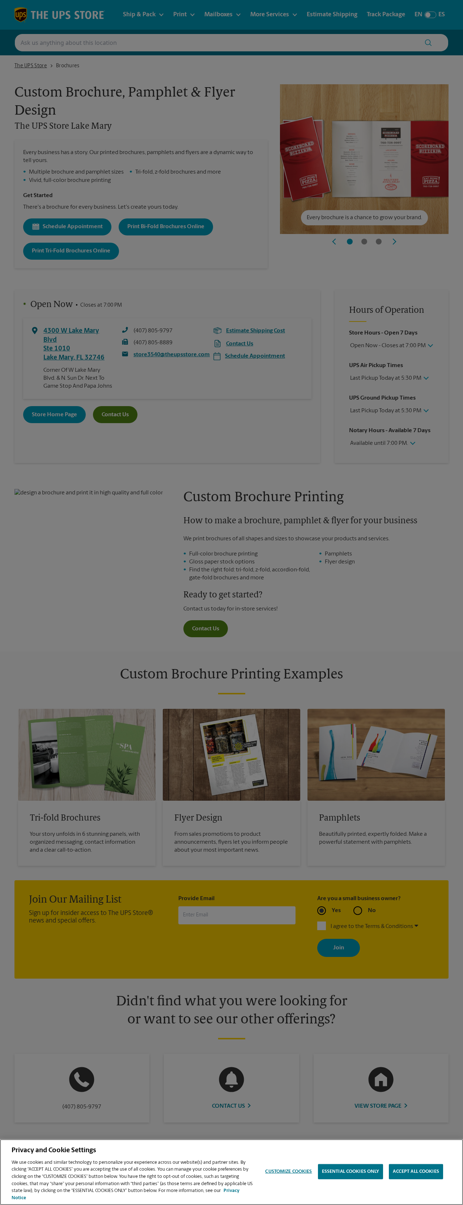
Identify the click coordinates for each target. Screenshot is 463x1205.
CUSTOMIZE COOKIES (288, 1171)
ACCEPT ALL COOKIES (416, 1171)
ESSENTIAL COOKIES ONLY (350, 1171)
